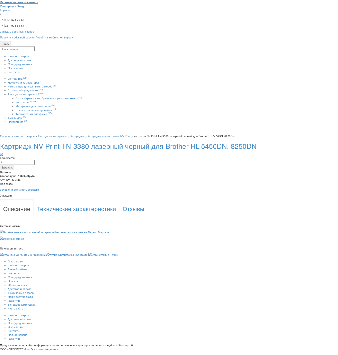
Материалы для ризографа (35, 106)
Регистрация (8, 6)
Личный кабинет (18, 269)
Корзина (5, 10)
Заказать (7, 167)
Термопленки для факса (34, 114)
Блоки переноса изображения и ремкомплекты (49, 98)
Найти (5, 44)
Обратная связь (18, 285)
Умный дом (17, 118)
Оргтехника (18, 78)
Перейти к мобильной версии (54, 37)
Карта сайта (15, 308)
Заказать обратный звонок (17, 31)
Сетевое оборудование (26, 90)
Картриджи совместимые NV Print (108, 136)
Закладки (6, 195)
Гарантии (14, 300)
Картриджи (26, 102)
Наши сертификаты (20, 297)
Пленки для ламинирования (36, 110)
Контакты (14, 72)
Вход (20, 6)
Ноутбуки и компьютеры (25, 82)
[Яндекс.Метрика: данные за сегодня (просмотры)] (12, 238)
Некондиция (17, 122)
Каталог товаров (18, 56)
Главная (5, 136)
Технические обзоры (21, 293)
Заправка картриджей (22, 304)
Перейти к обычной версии (17, 37)
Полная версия (17, 335)
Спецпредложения (20, 64)
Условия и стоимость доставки (19, 189)
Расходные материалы (26, 94)
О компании (15, 68)
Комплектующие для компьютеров (32, 86)
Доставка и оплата (19, 60)
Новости (13, 281)
